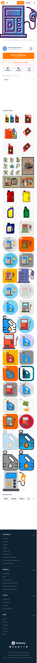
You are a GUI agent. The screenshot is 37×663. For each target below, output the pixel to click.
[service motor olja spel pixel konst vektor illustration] (10, 294)
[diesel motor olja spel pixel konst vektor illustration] (10, 246)
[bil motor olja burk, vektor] (23, 197)
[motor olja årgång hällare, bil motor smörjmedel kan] (10, 216)
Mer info (6, 78)
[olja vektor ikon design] (10, 437)
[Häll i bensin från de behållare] (10, 633)
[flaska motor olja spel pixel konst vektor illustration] (10, 278)
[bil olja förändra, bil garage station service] (9, 200)
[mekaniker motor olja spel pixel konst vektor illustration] (10, 230)
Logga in (28, 2)
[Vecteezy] (2, 2)
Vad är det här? (15, 75)
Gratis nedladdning (18, 56)
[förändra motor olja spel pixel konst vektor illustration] (10, 262)
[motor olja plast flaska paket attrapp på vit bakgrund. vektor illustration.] (12, 118)
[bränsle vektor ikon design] (10, 310)
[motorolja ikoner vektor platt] (12, 181)
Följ (31, 49)
